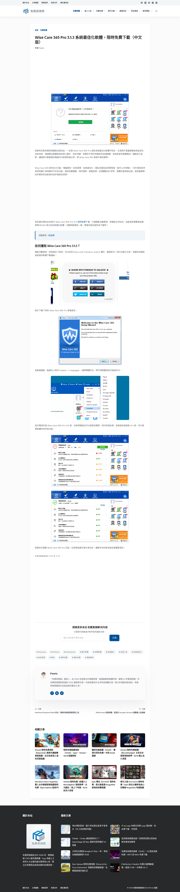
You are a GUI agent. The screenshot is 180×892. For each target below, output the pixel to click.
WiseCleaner (69, 652)
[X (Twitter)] (145, 3)
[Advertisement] (90, 71)
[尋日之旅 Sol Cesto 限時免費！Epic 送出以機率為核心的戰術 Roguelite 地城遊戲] (132, 772)
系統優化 (110, 652)
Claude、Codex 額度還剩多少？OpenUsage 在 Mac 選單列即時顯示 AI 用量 (89, 841)
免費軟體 (76, 11)
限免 (52, 657)
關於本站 (26, 3)
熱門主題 (111, 11)
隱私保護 (76, 657)
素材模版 (146, 11)
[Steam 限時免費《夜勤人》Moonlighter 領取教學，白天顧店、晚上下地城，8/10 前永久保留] (75, 772)
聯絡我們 (45, 3)
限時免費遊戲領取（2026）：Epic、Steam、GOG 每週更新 (75, 753)
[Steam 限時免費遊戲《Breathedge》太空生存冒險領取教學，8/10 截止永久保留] (132, 740)
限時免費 (82, 222)
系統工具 (123, 652)
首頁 (36, 30)
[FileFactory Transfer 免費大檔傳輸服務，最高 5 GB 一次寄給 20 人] (115, 867)
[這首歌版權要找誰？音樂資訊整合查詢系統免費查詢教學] (115, 842)
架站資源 (134, 11)
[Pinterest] (149, 3)
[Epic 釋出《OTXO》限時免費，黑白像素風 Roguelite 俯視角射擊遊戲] (104, 772)
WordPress (149, 888)
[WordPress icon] (62, 693)
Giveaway (41, 652)
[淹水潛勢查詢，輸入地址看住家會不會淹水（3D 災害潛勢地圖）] (65, 829)
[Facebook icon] (52, 693)
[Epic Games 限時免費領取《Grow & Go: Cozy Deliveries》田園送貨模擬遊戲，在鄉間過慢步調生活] (65, 867)
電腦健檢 (89, 657)
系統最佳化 (137, 652)
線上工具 (88, 11)
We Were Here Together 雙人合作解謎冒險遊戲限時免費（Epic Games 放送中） (47, 785)
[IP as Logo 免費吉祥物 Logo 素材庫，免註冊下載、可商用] (115, 829)
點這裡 (51, 235)
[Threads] (156, 3)
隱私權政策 (64, 3)
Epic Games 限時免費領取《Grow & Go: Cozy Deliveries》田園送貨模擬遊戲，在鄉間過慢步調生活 (90, 867)
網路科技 (123, 11)
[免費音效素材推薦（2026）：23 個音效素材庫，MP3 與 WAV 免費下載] (115, 854)
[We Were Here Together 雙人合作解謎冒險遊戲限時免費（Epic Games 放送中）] (47, 772)
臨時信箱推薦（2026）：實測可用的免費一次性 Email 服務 (103, 753)
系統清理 (40, 657)
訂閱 (114, 638)
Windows (54, 652)
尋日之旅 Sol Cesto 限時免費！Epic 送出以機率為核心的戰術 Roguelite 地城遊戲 (132, 785)
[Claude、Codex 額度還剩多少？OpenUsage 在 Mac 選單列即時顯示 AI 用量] (65, 842)
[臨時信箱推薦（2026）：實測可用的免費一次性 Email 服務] (104, 740)
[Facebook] (142, 3)
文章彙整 (35, 3)
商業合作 (54, 3)
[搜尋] (156, 11)
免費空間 (99, 11)
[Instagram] (153, 3)
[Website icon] (57, 693)
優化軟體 (84, 652)
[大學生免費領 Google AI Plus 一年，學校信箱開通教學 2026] (65, 854)
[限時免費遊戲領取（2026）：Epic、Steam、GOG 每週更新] (75, 740)
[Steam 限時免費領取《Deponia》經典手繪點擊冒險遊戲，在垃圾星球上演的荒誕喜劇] (47, 740)
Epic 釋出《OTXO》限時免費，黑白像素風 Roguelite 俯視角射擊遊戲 (104, 785)
